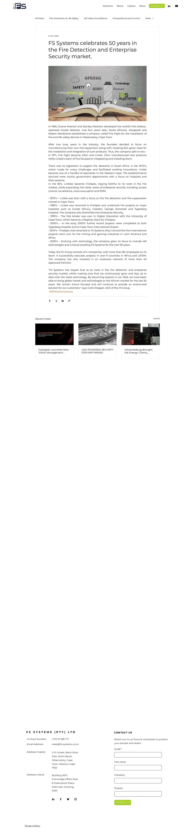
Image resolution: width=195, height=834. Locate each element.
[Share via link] (69, 300)
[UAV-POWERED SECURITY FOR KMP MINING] (97, 334)
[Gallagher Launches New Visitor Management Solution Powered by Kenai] (54, 334)
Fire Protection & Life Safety (64, 18)
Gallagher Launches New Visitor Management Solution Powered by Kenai (53, 351)
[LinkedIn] (169, 6)
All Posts (39, 18)
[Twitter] (68, 799)
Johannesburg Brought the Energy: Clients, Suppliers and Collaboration (138, 351)
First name (120, 762)
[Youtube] (176, 6)
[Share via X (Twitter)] (56, 300)
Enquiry (118, 788)
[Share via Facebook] (49, 300)
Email (117, 749)
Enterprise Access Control (126, 18)
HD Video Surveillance (95, 18)
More (148, 18)
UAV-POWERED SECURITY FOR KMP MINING (97, 351)
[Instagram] (75, 799)
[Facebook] (60, 799)
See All (157, 318)
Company (119, 775)
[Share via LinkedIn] (62, 300)
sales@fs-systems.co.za (65, 744)
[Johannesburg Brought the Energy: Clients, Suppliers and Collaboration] (140, 334)
